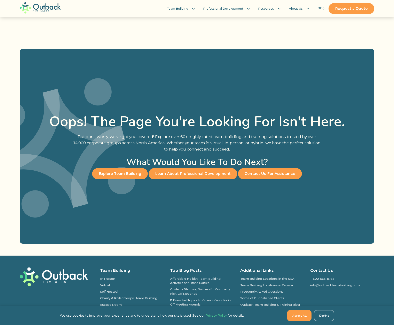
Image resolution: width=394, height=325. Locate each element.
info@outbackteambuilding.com (335, 285)
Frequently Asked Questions (261, 291)
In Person (107, 279)
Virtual (105, 285)
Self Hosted (109, 291)
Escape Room (111, 305)
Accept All (299, 316)
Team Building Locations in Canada (266, 285)
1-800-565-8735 (322, 279)
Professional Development (223, 8)
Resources (266, 8)
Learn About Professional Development (193, 173)
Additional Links (257, 270)
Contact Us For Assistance (270, 173)
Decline (324, 316)
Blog (321, 8)
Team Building (177, 8)
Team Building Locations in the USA (267, 279)
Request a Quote (351, 8)
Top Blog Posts (186, 270)
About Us (296, 8)
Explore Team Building (120, 173)
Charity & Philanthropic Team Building (128, 298)
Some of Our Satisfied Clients (262, 298)
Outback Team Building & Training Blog (270, 305)
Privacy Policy (216, 315)
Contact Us (321, 270)
